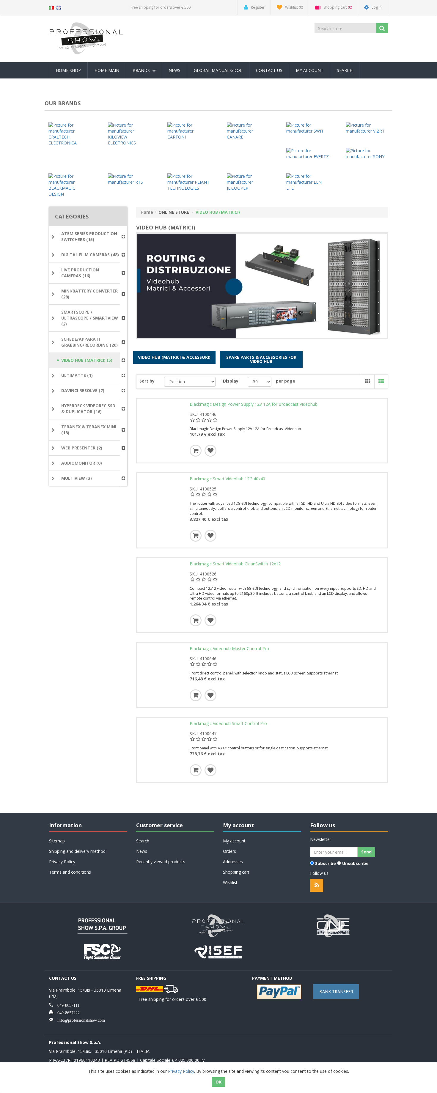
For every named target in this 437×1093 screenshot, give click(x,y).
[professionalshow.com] (218, 925)
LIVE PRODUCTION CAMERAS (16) (80, 273)
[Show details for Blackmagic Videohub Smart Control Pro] (162, 743)
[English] (58, 7)
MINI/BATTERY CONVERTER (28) (89, 294)
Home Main (107, 70)
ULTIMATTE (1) (77, 375)
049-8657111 (66, 1004)
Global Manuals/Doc (218, 70)
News (174, 70)
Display (230, 381)
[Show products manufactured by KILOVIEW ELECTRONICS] (129, 134)
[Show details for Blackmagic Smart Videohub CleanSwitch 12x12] (162, 583)
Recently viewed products (160, 861)
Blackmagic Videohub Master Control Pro (229, 648)
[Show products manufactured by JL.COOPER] (248, 182)
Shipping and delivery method (77, 851)
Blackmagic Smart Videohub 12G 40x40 (227, 479)
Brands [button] (142, 70)
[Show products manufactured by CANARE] (248, 131)
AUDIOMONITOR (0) (81, 463)
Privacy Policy (62, 861)
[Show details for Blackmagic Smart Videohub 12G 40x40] (162, 498)
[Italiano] (51, 7)
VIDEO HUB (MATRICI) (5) (86, 360)
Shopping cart (236, 872)
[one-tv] (334, 925)
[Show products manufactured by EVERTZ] (307, 154)
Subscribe (325, 863)
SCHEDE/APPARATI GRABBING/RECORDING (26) (89, 342)
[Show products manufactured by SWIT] (307, 128)
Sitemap (57, 841)
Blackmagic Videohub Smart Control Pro (228, 723)
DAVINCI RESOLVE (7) (82, 390)
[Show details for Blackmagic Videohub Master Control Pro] (162, 668)
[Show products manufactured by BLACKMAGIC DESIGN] (70, 185)
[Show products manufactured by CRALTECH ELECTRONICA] (70, 134)
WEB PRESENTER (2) (81, 448)
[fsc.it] (102, 951)
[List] (381, 382)
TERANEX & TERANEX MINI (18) (88, 429)
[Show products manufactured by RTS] (129, 179)
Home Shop (68, 70)
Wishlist (230, 882)
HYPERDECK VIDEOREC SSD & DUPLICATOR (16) (88, 408)
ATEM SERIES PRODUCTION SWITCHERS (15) (89, 236)
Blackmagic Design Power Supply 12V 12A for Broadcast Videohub (253, 404)
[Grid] (367, 382)
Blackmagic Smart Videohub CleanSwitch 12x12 (235, 564)
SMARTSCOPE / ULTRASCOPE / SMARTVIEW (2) (89, 318)
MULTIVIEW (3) (76, 478)
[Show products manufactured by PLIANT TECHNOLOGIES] (188, 182)
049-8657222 (66, 1012)
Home (147, 212)
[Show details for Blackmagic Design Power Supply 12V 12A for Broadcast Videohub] (162, 424)
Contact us (269, 70)
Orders (229, 851)
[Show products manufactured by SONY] (367, 154)
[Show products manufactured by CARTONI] (188, 131)
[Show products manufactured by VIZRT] (367, 128)
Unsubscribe (355, 863)
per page (285, 381)
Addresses (233, 861)
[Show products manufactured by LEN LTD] (307, 182)
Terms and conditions (70, 872)
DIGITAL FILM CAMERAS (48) (90, 254)
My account (309, 70)
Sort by (147, 381)
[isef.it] (218, 951)
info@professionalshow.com (79, 1019)
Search (345, 70)
